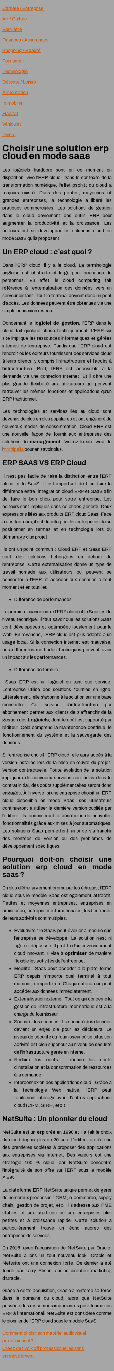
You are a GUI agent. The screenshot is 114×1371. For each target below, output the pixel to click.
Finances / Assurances (25, 39)
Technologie (15, 71)
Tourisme (11, 60)
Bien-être (12, 29)
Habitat (10, 113)
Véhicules (12, 124)
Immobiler (12, 103)
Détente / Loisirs (19, 81)
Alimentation (15, 92)
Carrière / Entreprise (23, 8)
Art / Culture (14, 18)
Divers (8, 134)
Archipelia (14, 449)
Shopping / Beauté (21, 50)
